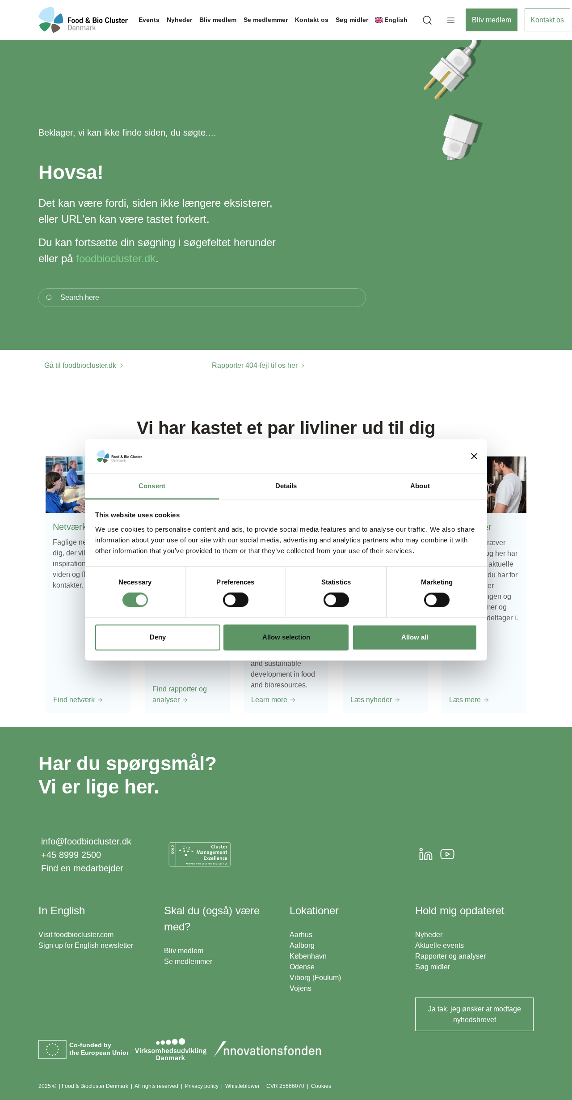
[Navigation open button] (450, 20)
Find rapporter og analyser (179, 694)
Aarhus (301, 934)
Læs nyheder (372, 699)
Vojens (300, 988)
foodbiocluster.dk (116, 258)
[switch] (235, 600)
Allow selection (286, 637)
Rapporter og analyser (450, 956)
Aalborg (302, 945)
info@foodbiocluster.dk (86, 841)
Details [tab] (286, 486)
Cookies (321, 1086)
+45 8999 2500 (71, 855)
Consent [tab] (152, 486)
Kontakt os (547, 20)
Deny (158, 637)
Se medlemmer (188, 961)
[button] (427, 20)
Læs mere (466, 699)
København (308, 956)
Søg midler (432, 967)
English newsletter (104, 945)
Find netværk (75, 699)
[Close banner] (474, 456)
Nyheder (428, 934)
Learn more (270, 699)
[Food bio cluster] (83, 20)
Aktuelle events (439, 945)
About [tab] (420, 486)
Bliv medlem (491, 20)
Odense (302, 967)
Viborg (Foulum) (315, 977)
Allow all (414, 637)
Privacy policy (202, 1086)
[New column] (200, 854)
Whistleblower (242, 1086)
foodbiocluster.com (84, 934)
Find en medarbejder (82, 868)
